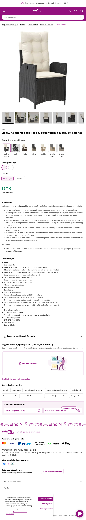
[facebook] (4, 464)
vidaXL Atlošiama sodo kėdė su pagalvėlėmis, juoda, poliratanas (42, 132)
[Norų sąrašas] (75, 11)
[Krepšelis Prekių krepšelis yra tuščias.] (82, 11)
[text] (6, 189)
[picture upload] (57, 363)
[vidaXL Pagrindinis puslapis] (37, 10)
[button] (6, 151)
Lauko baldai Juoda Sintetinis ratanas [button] (57, 396)
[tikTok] (12, 464)
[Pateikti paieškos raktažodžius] (81, 17)
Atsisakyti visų (47, 504)
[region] (28, 505)
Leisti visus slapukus (47, 499)
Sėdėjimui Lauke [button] (76, 396)
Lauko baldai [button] (76, 390)
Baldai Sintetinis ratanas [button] (33, 390)
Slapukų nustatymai (47, 509)
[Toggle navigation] (4, 10)
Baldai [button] (5, 390)
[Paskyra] (69, 11)
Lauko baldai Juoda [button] (10, 396)
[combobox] (43, 17)
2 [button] (10, 167)
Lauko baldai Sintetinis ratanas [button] (32, 396)
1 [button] (4, 167)
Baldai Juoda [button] (16, 390)
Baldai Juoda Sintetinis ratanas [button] (57, 390)
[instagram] (8, 464)
